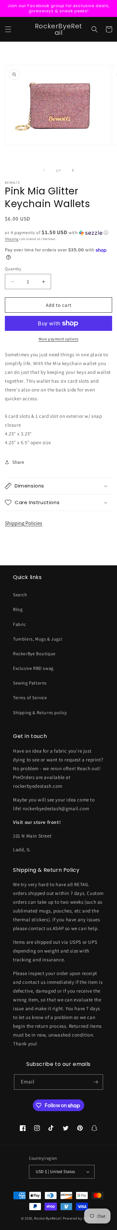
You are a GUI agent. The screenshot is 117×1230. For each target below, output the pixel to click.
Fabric (19, 624)
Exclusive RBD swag (33, 668)
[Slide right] (73, 170)
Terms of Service (30, 697)
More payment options (59, 338)
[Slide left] (44, 170)
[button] (8, 29)
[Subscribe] (95, 1082)
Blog (17, 609)
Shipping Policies (23, 523)
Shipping (12, 239)
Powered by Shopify (79, 1218)
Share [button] (18, 462)
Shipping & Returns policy (40, 712)
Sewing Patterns (30, 683)
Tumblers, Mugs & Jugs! (37, 639)
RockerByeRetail (48, 1218)
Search (20, 595)
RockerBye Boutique (34, 654)
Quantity (13, 269)
